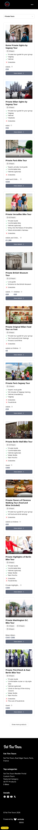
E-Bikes (6, 784)
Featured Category (10, 779)
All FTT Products (9, 782)
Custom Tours (9, 776)
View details (18, 73)
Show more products (19, 724)
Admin (21, 822)
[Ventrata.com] (18, 819)
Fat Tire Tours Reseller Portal (14, 773)
